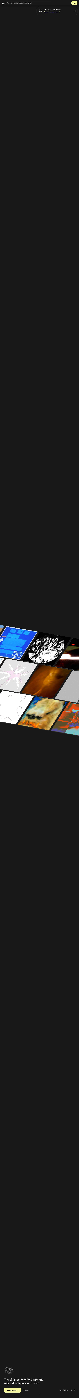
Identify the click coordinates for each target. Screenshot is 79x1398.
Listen (26, 1390)
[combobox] (29, 3)
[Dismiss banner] (74, 11)
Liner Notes (63, 1390)
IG (71, 1390)
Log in (74, 3)
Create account (12, 1390)
